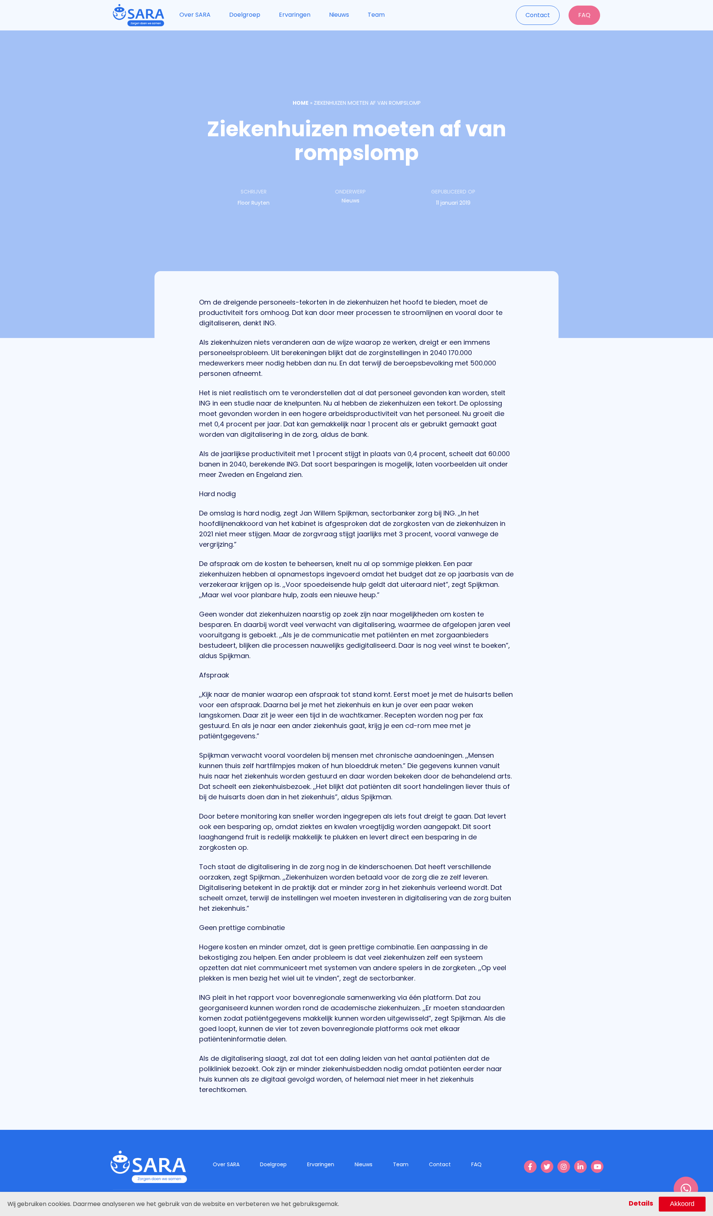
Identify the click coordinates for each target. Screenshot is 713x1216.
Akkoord (682, 1203)
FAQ (584, 15)
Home (301, 103)
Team (376, 14)
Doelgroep (244, 14)
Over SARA (195, 14)
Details (641, 1203)
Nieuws (339, 14)
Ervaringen (294, 14)
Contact (537, 15)
